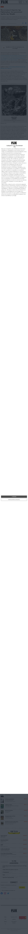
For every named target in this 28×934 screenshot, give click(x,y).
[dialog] (14, 467)
